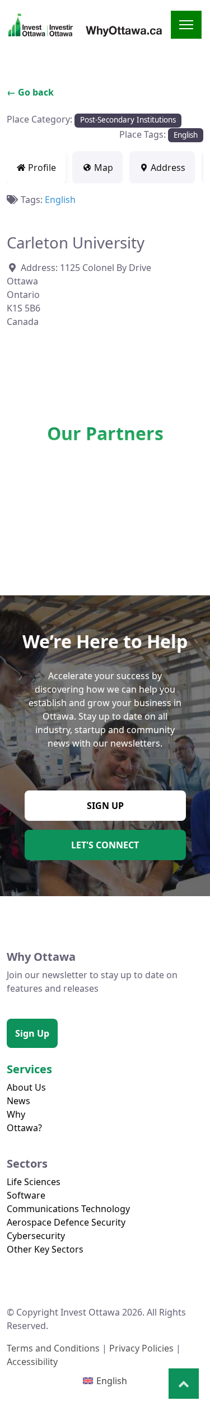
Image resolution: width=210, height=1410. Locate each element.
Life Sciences (33, 1182)
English (186, 135)
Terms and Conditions (53, 1348)
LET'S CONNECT (105, 845)
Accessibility (32, 1361)
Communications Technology (68, 1209)
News (18, 1101)
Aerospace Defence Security (66, 1222)
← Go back (30, 92)
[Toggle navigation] (186, 25)
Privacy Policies (141, 1348)
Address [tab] (168, 167)
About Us (26, 1087)
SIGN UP (105, 805)
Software (26, 1195)
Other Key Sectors (45, 1249)
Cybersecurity (36, 1236)
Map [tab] (103, 167)
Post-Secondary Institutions (128, 120)
